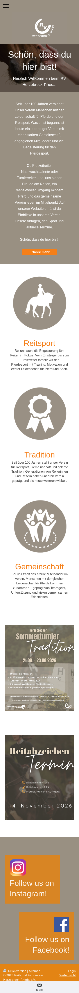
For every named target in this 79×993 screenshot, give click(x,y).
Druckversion (17, 971)
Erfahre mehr (39, 252)
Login (72, 971)
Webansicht (67, 975)
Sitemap (34, 971)
